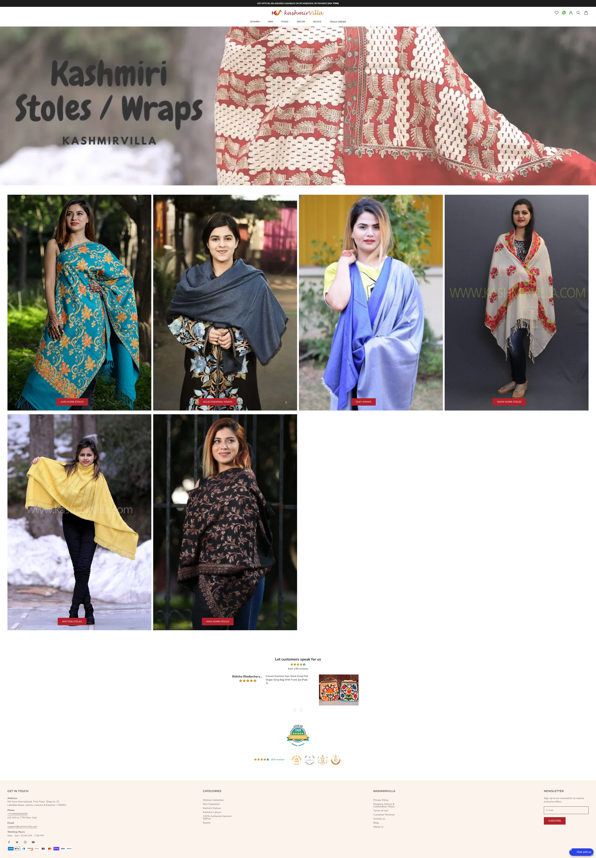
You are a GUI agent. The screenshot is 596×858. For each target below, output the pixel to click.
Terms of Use (380, 810)
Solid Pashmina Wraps (217, 401)
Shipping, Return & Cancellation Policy (384, 805)
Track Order (338, 21)
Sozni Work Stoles (509, 401)
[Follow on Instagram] (25, 842)
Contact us (379, 818)
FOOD (284, 21)
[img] (298, 664)
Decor (301, 21)
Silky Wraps (363, 401)
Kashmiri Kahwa (212, 808)
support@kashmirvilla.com (22, 826)
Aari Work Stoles (72, 401)
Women (255, 21)
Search (206, 822)
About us (378, 826)
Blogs (317, 21)
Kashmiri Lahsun (212, 812)
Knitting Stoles (72, 621)
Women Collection (213, 800)
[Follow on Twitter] (17, 842)
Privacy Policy (380, 800)
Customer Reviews (384, 814)
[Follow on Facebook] (9, 842)
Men (270, 21)
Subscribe (554, 820)
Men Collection (211, 804)
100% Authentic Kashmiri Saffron (217, 817)
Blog (376, 822)
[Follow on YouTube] (33, 842)
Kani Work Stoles (217, 621)
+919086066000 (17, 814)
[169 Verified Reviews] (298, 748)
